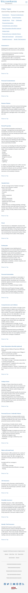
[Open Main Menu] (26, 2)
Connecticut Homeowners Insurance (14, 564)
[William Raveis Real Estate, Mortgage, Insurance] (9, 2)
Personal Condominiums (17, 15)
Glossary (17, 557)
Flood (12, 20)
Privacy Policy (20, 554)
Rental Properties (16, 17)
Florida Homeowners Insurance (14, 567)
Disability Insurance (7, 39)
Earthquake (19, 20)
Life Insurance (18, 36)
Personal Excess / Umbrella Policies (11, 34)
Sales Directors (12, 557)
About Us (6, 554)
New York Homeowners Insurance (14, 574)
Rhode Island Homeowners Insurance (14, 577)
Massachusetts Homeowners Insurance (14, 570)
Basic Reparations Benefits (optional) (11, 28)
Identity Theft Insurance (20, 39)
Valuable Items (6, 20)
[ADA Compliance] (14, 589)
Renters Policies (6, 17)
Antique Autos (5, 31)
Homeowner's (5, 15)
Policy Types (11, 554)
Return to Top (4, 73)
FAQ (16, 554)
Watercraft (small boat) (8, 36)
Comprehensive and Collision (9, 25)
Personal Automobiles (7, 23)
